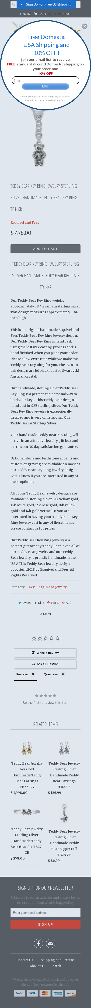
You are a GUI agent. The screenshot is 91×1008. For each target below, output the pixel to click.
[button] (85, 26)
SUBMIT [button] (45, 86)
